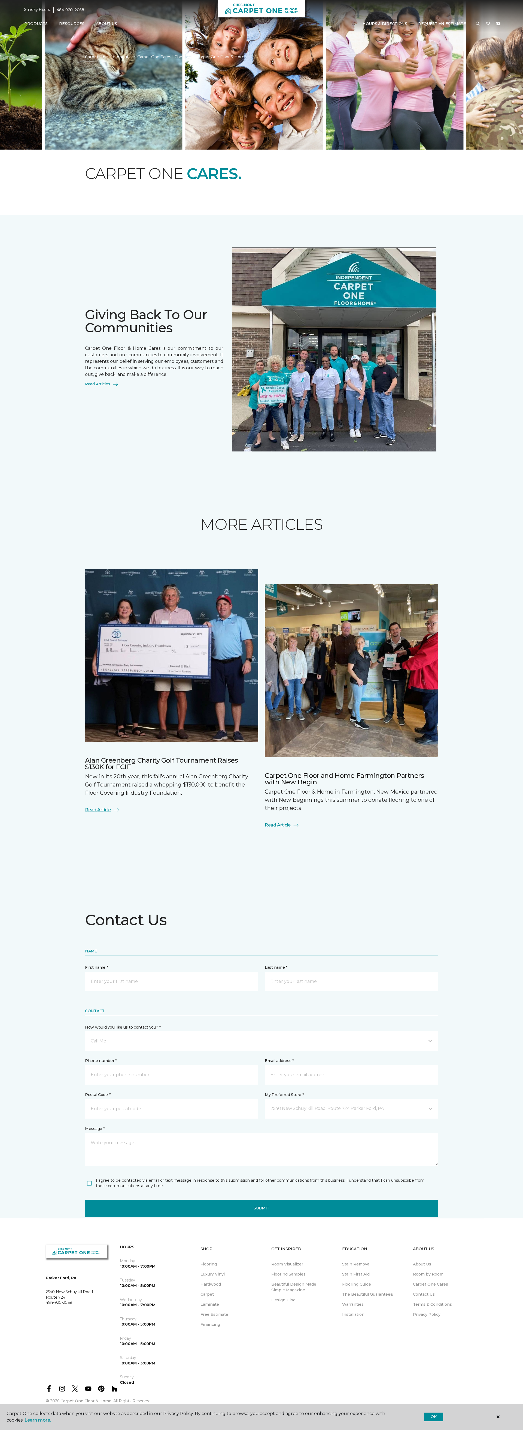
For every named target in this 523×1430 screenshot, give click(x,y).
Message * (95, 1129)
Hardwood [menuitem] (210, 1284)
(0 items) (498, 24)
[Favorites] (488, 24)
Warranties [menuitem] (353, 1304)
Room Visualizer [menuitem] (287, 1264)
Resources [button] (71, 23)
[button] (478, 24)
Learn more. (38, 1420)
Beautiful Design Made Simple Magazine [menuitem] (293, 1287)
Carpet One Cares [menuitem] (430, 1284)
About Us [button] (106, 23)
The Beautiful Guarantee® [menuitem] (368, 1294)
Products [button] (36, 23)
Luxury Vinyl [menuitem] (212, 1274)
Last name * (276, 967)
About (123, 56)
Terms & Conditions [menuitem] (432, 1304)
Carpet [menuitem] (207, 1294)
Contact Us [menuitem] (424, 1294)
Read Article (98, 809)
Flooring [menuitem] (208, 1264)
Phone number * (101, 1061)
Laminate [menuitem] (209, 1304)
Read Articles (97, 384)
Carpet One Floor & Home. (86, 1400)
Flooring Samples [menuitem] (288, 1274)
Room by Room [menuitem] (428, 1274)
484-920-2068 (70, 9)
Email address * (279, 1061)
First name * (96, 967)
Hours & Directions (385, 23)
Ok (433, 1416)
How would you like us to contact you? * (123, 1027)
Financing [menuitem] (210, 1324)
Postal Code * (97, 1095)
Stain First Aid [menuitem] (356, 1274)
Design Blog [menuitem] (283, 1300)
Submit (261, 1208)
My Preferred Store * (284, 1095)
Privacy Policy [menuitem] (426, 1314)
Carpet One (96, 56)
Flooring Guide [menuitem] (356, 1284)
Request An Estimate (442, 23)
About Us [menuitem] (422, 1264)
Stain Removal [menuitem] (356, 1264)
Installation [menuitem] (353, 1314)
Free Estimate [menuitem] (214, 1314)
